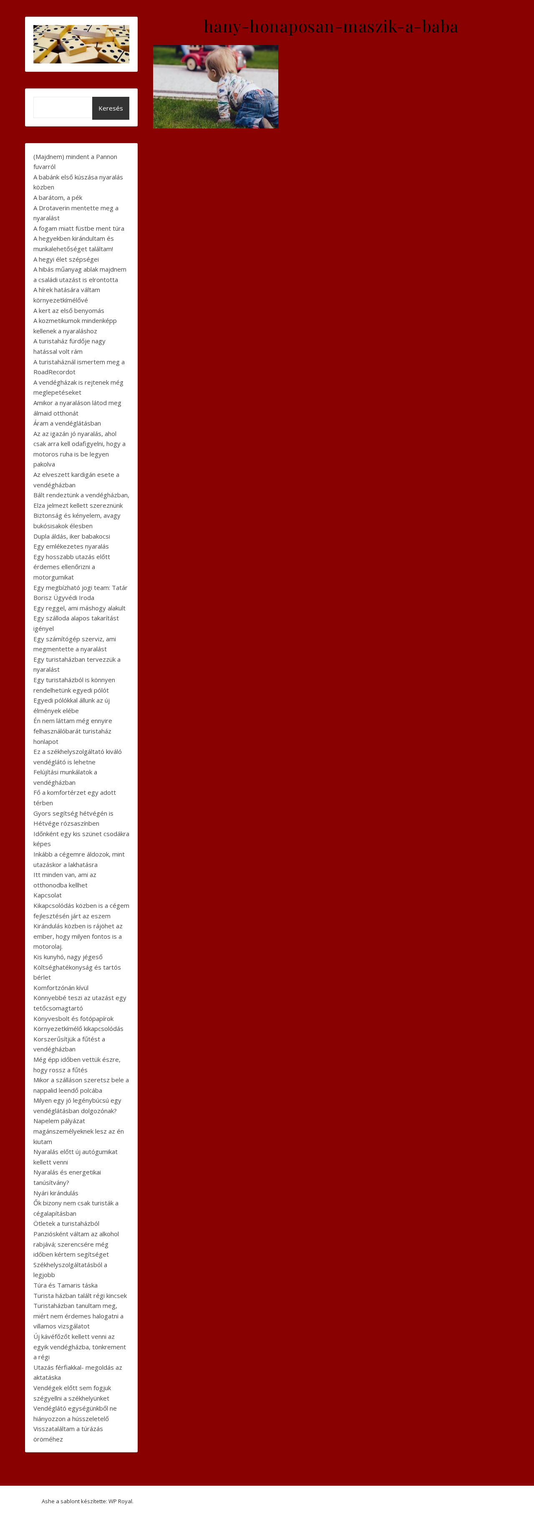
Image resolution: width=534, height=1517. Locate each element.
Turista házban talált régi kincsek (80, 1295)
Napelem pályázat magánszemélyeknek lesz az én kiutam (78, 1130)
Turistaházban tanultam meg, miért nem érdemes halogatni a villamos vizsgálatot (78, 1315)
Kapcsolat (47, 895)
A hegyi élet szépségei (66, 259)
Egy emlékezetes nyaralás (71, 546)
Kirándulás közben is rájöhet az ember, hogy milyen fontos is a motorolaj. (78, 936)
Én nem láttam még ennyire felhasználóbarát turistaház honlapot (72, 730)
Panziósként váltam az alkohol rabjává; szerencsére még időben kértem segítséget (76, 1244)
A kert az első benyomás (68, 310)
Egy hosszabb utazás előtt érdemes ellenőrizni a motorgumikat (71, 566)
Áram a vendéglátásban (67, 423)
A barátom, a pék (57, 197)
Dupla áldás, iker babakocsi (71, 536)
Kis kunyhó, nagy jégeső (68, 957)
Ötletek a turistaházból (66, 1223)
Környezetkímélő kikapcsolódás (78, 1028)
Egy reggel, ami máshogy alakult (79, 608)
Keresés (110, 108)
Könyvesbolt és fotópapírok (73, 1018)
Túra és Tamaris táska (65, 1285)
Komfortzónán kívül (60, 987)
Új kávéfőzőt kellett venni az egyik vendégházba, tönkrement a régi (79, 1346)
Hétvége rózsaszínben (66, 823)
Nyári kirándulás (55, 1193)
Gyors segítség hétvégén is (73, 813)
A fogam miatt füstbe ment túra (78, 228)
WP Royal (120, 1501)
